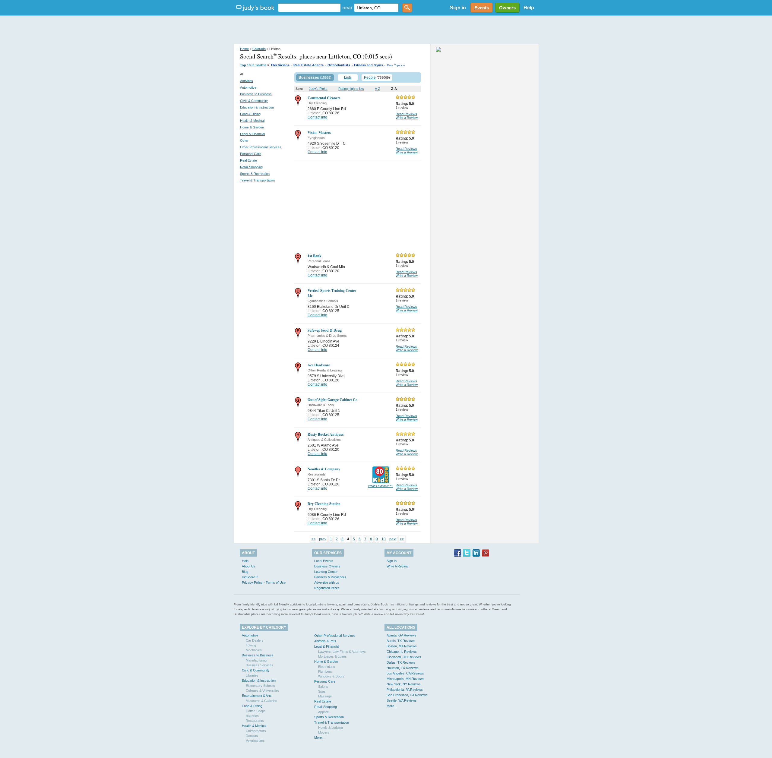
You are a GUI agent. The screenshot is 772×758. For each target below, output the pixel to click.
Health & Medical (252, 120)
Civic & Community (254, 101)
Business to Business (256, 94)
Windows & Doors (331, 676)
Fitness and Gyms (368, 65)
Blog (245, 571)
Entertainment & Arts (257, 695)
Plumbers (325, 671)
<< (313, 539)
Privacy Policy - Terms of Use (264, 582)
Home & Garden (252, 127)
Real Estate (248, 160)
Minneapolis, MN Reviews (405, 679)
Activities (246, 81)
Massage (325, 696)
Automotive (248, 87)
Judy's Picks (318, 88)
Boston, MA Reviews (402, 646)
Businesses (309, 77)
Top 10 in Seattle (253, 65)
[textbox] (309, 8)
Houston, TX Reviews (403, 668)
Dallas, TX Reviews (401, 662)
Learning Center (326, 571)
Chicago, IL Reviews (402, 651)
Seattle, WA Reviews (402, 700)
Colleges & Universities (263, 690)
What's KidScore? (380, 486)
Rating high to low (351, 88)
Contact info (317, 117)
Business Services (259, 665)
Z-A (394, 88)
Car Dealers (255, 640)
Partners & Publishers (330, 577)
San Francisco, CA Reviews (407, 695)
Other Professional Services (260, 147)
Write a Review (407, 117)
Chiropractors (256, 731)
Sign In (392, 561)
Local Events (323, 561)
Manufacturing (256, 660)
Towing (251, 645)
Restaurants (255, 720)
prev (322, 539)
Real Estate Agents (308, 65)
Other (244, 140)
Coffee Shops (256, 711)
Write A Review (397, 566)
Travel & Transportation (257, 180)
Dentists (252, 735)
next (392, 539)
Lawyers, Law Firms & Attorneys (342, 651)
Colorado (259, 49)
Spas (322, 691)
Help (529, 7)
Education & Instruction (257, 107)
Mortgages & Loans (332, 656)
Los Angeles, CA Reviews (405, 673)
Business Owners (327, 566)
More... (319, 737)
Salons (323, 686)
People (370, 77)
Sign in (458, 7)
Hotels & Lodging (330, 727)
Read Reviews (406, 114)
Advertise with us (326, 582)
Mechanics (254, 650)
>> (402, 539)
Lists (348, 77)
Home (244, 49)
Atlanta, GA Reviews (401, 635)
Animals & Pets (325, 641)
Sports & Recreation (255, 173)
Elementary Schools (260, 685)
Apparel (323, 712)
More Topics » (396, 65)
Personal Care (250, 154)
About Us (248, 566)
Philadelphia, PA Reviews (405, 689)
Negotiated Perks (327, 588)
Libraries (252, 675)
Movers (323, 732)
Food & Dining (250, 114)
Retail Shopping (251, 167)
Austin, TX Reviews (401, 641)
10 (383, 539)
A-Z (377, 88)
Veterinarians (255, 740)
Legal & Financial (252, 134)
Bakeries (252, 716)
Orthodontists (338, 65)
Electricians (280, 65)
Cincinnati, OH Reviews (404, 657)
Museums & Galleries (261, 701)
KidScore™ (250, 577)
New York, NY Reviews (404, 684)
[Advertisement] (386, 30)
